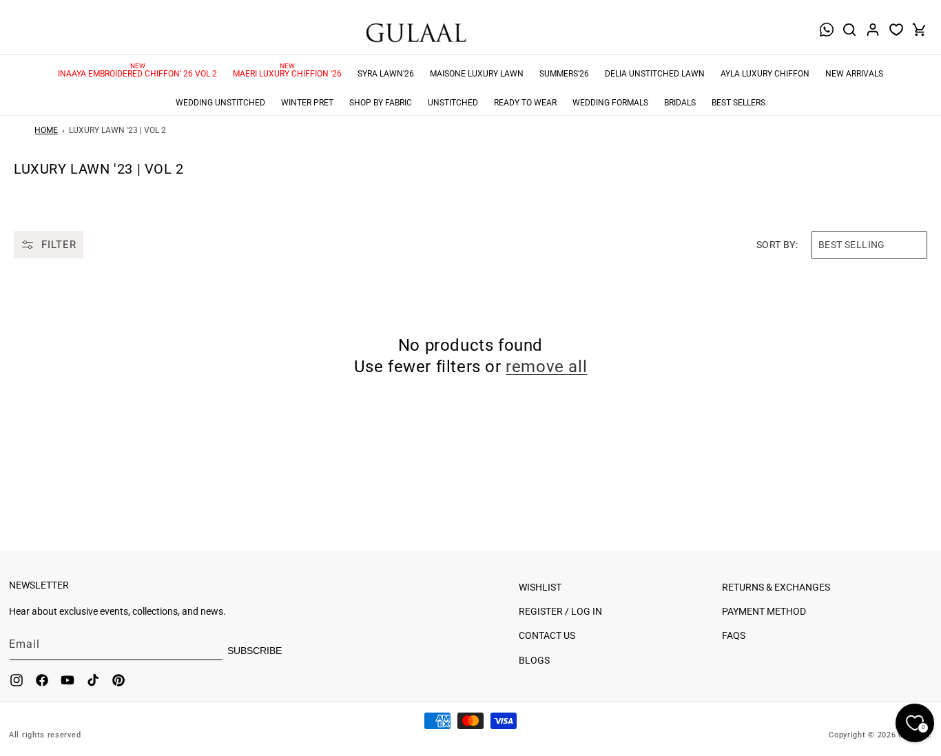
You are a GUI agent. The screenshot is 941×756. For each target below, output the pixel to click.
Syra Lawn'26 (386, 74)
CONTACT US (547, 635)
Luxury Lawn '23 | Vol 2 (117, 130)
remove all (546, 366)
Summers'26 (564, 74)
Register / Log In (560, 611)
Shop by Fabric (380, 103)
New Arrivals (854, 74)
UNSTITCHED (453, 103)
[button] (849, 29)
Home (46, 130)
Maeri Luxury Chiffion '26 (287, 74)
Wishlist (540, 587)
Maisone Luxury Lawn (477, 74)
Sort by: (777, 244)
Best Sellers (738, 103)
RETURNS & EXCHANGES (776, 587)
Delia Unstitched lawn (655, 74)
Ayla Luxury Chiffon (765, 74)
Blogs (534, 660)
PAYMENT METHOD (764, 611)
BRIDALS (680, 103)
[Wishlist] (896, 29)
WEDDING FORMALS (610, 103)
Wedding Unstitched (220, 103)
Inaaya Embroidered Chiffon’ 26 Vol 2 (137, 74)
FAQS (733, 635)
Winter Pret (307, 103)
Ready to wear (525, 103)
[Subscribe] (270, 651)
